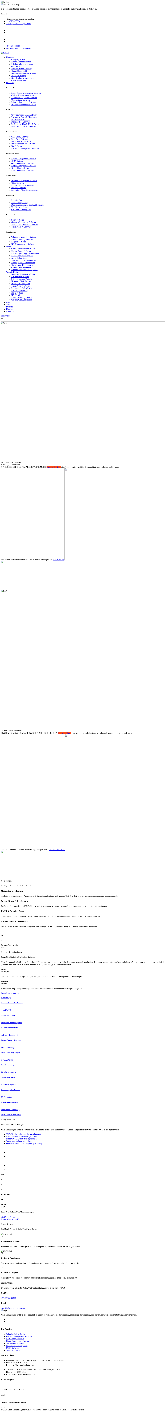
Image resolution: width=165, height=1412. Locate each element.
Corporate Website (8, 1077)
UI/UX (8, 1010)
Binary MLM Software (20, 122)
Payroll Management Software (23, 159)
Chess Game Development (22, 265)
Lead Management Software (22, 170)
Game (8, 246)
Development (16, 1022)
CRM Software (17, 161)
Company (10, 57)
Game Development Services (23, 249)
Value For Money (18, 76)
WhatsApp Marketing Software (24, 237)
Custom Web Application (21, 300)
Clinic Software (17, 183)
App (8, 302)
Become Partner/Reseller (21, 69)
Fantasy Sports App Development (25, 253)
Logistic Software (18, 242)
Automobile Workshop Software (24, 224)
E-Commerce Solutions (9, 1028)
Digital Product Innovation (11, 1115)
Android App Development (10, 1090)
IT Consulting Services (9, 1102)
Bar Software (16, 146)
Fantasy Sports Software (21, 251)
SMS (8, 304)
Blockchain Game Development (24, 270)
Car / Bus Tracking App (21, 209)
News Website (17, 293)
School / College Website (21, 279)
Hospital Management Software (24, 181)
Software (10, 83)
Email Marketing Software (22, 239)
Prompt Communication (21, 62)
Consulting (7, 1097)
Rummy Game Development (23, 263)
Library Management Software (23, 102)
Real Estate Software (19, 139)
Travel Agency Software (21, 227)
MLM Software (12, 1348)
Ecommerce (6, 1022)
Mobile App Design (8, 1015)
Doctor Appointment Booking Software (27, 205)
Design (8, 998)
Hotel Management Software (23, 144)
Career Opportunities (19, 71)
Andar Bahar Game (19, 258)
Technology (14, 1035)
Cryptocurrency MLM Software (24, 115)
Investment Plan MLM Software (24, 117)
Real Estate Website (19, 290)
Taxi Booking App (19, 207)
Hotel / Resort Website (20, 283)
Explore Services (54, 467)
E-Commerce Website (20, 276)
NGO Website (17, 295)
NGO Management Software (23, 244)
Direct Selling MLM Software (23, 126)
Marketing (10, 1047)
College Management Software (24, 95)
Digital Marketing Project (10, 1052)
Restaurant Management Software (25, 148)
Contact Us (10, 311)
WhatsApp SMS (13, 1350)
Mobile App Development (16, 1346)
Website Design (12, 272)
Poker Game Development (22, 256)
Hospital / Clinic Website (21, 281)
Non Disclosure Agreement (22, 78)
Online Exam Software (20, 100)
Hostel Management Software (23, 104)
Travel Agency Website (20, 286)
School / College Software (17, 1334)
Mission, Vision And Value (22, 64)
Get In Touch (58, 560)
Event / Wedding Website (21, 297)
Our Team (15, 66)
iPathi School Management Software (26, 93)
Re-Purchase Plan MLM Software (25, 124)
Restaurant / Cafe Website (21, 288)
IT (2, 1097)
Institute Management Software (24, 97)
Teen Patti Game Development (23, 260)
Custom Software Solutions (10, 1040)
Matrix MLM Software (20, 119)
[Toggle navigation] (2, 318)
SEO (3, 1047)
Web (3, 998)
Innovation (5, 1110)
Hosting (9, 309)
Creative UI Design (8, 1065)
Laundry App (16, 200)
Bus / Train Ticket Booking (22, 141)
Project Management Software (23, 166)
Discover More (64, 733)
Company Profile (18, 59)
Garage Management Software (23, 222)
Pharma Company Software (22, 185)
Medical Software (18, 187)
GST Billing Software (20, 137)
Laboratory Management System (24, 190)
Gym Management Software (22, 163)
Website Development (15, 1343)
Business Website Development (12, 1003)
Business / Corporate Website (23, 274)
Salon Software (17, 220)
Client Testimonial (18, 80)
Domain (9, 307)
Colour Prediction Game (21, 267)
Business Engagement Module (23, 73)
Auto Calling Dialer (19, 202)
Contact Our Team (57, 850)
